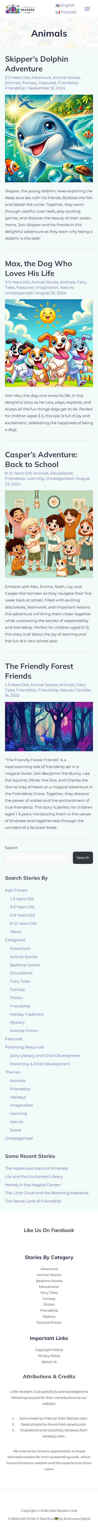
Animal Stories (66, 77)
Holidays (18, 1097)
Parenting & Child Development (40, 1064)
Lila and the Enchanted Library (34, 1176)
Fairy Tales (20, 981)
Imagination (47, 287)
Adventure (41, 77)
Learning (35, 478)
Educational (61, 473)
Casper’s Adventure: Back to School (41, 459)
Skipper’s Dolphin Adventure (36, 63)
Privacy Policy (49, 1356)
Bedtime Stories (25, 965)
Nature (66, 287)
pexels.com (76, 1424)
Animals (12, 83)
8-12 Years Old (18, 473)
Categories (15, 940)
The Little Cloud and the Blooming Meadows (46, 1193)
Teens (15, 932)
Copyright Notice (49, 1350)
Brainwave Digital (77, 1518)
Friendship (68, 83)
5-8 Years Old (22, 915)
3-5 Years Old (17, 77)
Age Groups (16, 890)
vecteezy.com (53, 1436)
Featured (47, 83)
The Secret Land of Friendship (33, 1201)
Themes (12, 1072)
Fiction (16, 998)
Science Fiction (24, 1030)
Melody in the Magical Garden (33, 1185)
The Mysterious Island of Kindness (36, 1168)
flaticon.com (77, 1418)
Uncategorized (19, 293)
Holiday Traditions (26, 1014)
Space (15, 1130)
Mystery (17, 1022)
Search (11, 848)
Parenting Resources (24, 1047)
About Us (49, 1362)
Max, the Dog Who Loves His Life (38, 268)
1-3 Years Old (17, 685)
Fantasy (29, 83)
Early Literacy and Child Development (45, 1055)
